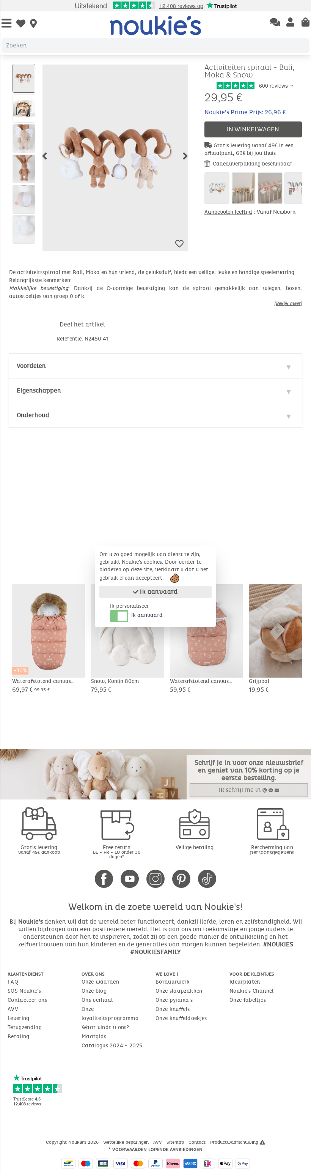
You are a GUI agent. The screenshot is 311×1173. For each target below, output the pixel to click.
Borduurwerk (173, 982)
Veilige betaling (195, 847)
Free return (117, 851)
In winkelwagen (253, 129)
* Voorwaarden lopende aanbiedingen (155, 1149)
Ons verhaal (97, 1000)
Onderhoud (33, 415)
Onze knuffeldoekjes (181, 1018)
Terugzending (25, 1027)
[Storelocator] (33, 24)
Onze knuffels (173, 1009)
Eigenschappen (39, 390)
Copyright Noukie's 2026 (73, 1142)
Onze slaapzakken (179, 991)
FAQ (13, 982)
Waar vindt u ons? (105, 1027)
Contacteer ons (27, 1000)
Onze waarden (100, 982)
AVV (13, 1009)
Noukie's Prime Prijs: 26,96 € (245, 112)
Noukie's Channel (251, 991)
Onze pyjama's (174, 1000)
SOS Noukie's (24, 991)
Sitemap (175, 1142)
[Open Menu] (6, 23)
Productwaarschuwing (235, 1142)
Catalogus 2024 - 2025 (112, 1045)
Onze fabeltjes (247, 1000)
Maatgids (94, 1036)
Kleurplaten (244, 982)
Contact (197, 1142)
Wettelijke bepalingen (126, 1142)
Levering (19, 1018)
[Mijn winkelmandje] (305, 22)
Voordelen (31, 365)
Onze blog (94, 991)
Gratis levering (39, 849)
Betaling (19, 1036)
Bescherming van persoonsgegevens (272, 850)
